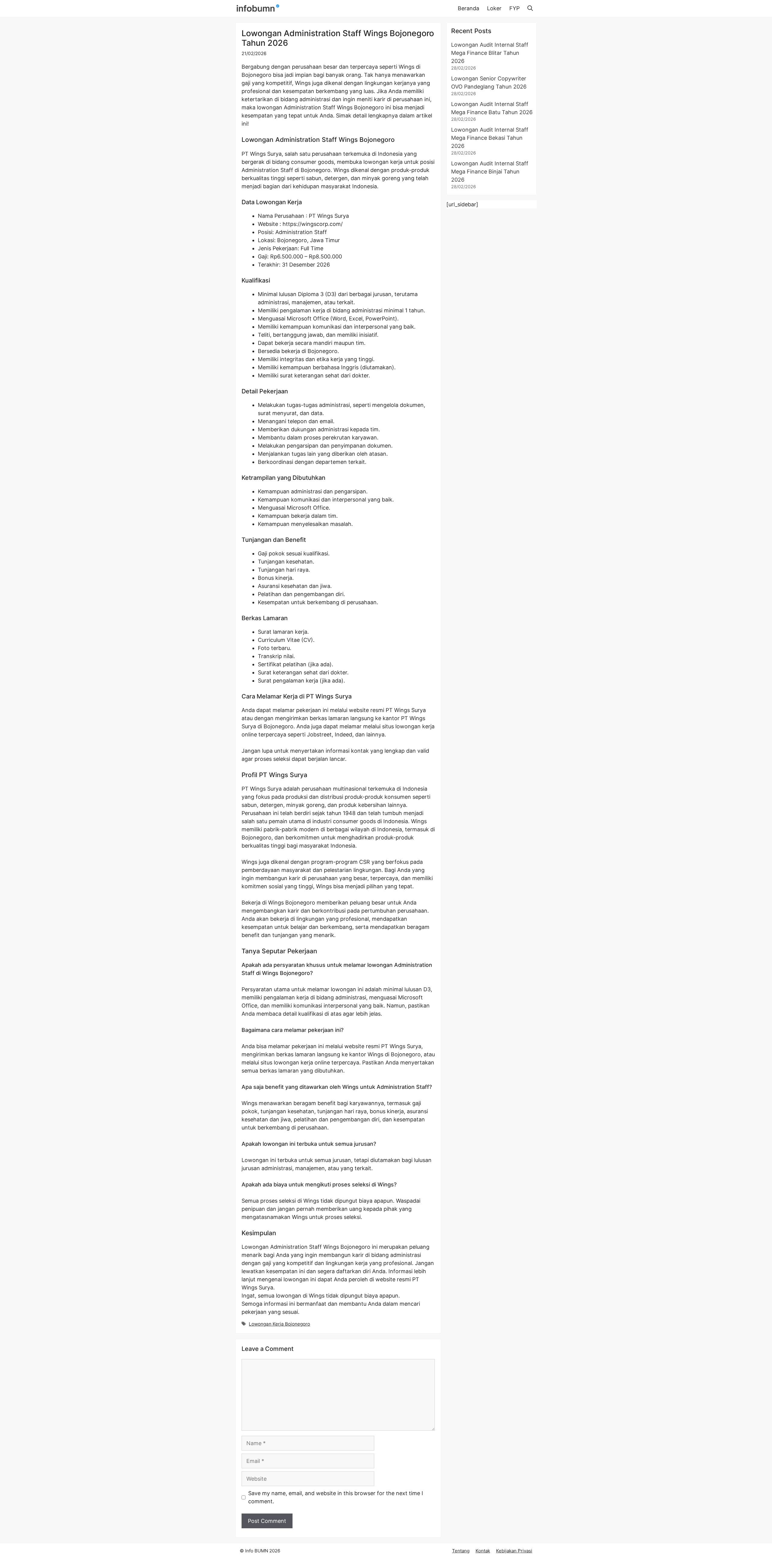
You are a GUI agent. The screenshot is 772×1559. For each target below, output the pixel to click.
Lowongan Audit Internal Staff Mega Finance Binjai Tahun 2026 (489, 171)
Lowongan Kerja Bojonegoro (279, 1324)
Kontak (483, 1551)
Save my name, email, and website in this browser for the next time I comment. (335, 1497)
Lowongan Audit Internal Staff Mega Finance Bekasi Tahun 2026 (489, 138)
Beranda (468, 8)
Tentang (461, 1551)
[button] (530, 8)
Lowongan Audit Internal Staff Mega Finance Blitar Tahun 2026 (489, 53)
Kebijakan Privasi (514, 1551)
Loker (494, 8)
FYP (514, 8)
